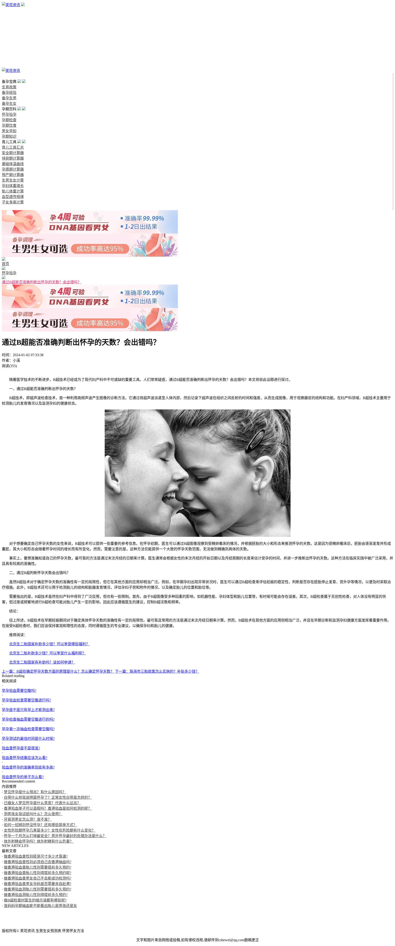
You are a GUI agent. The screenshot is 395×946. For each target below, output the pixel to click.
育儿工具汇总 (13, 147)
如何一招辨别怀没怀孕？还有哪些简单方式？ (40, 825)
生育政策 (9, 10)
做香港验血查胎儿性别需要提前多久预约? (37, 867)
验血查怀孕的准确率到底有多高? (28, 767)
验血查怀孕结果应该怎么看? (24, 758)
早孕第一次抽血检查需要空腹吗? (28, 729)
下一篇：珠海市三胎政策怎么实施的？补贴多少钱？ (157, 671)
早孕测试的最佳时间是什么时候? (28, 738)
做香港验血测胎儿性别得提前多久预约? (36, 895)
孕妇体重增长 (13, 186)
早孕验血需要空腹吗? (19, 691)
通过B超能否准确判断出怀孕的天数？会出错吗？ (41, 282)
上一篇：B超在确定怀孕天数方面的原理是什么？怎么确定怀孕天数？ (58, 671)
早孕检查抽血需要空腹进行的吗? (28, 719)
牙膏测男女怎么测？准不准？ (27, 819)
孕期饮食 (9, 43)
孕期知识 (9, 54)
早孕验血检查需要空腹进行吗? (26, 700)
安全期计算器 (13, 153)
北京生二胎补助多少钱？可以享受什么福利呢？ (47, 653)
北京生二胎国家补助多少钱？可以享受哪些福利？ (49, 644)
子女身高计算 (13, 202)
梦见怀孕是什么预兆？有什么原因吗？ (35, 792)
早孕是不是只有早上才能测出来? (28, 710)
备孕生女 (9, 27)
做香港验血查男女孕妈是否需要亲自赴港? (37, 884)
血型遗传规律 (13, 197)
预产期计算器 (13, 175)
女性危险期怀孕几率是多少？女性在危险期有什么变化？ (49, 830)
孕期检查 (9, 38)
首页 (5, 76)
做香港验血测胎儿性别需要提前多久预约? (37, 889)
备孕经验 (9, 16)
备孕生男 (9, 21)
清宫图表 (9, 65)
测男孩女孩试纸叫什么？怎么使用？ (33, 814)
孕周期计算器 (13, 169)
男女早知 (9, 49)
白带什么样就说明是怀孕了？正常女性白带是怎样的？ (48, 797)
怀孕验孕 (9, 32)
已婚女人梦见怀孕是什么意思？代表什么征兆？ (42, 803)
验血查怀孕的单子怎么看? (23, 777)
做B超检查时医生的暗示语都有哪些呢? (35, 900)
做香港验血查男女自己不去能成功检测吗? (37, 878)
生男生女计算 (13, 180)
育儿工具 (9, 60)
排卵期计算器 (13, 158)
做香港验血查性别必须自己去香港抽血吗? (37, 862)
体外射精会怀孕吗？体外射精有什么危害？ (38, 841)
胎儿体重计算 (13, 191)
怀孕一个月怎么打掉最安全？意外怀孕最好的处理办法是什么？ (55, 836)
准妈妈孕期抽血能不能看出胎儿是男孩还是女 (40, 906)
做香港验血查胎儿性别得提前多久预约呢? (37, 873)
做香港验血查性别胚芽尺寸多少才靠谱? (36, 856)
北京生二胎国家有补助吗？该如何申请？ (42, 662)
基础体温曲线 (13, 164)
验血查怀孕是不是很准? (21, 748)
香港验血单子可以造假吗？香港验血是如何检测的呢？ (48, 808)
